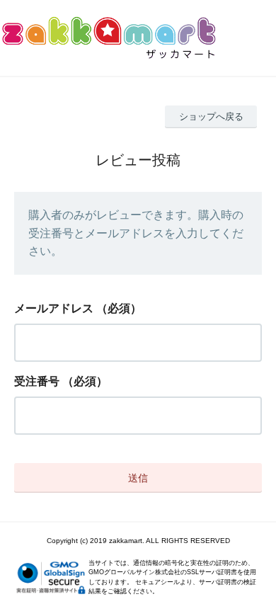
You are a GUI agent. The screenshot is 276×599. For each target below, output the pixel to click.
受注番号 (36, 381)
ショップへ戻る (211, 116)
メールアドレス (53, 308)
